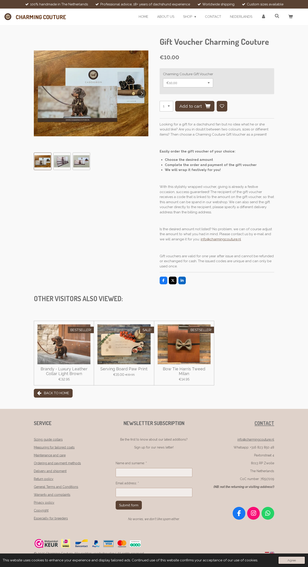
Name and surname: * (131, 463)
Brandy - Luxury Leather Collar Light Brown (64, 371)
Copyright (41, 510)
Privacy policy (44, 502)
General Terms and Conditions (56, 487)
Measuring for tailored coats (54, 447)
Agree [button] (291, 560)
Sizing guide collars (48, 439)
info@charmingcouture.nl (221, 239)
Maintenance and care (50, 455)
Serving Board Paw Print (123, 369)
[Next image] (141, 93)
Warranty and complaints (52, 494)
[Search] (277, 16)
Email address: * (127, 483)
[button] (42, 161)
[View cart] (290, 16)
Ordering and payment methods (57, 463)
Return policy (43, 479)
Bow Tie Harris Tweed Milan (184, 371)
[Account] (263, 16)
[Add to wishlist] (222, 106)
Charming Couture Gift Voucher (188, 74)
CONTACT (264, 423)
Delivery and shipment (50, 471)
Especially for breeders (51, 518)
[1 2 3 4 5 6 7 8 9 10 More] (166, 106)
